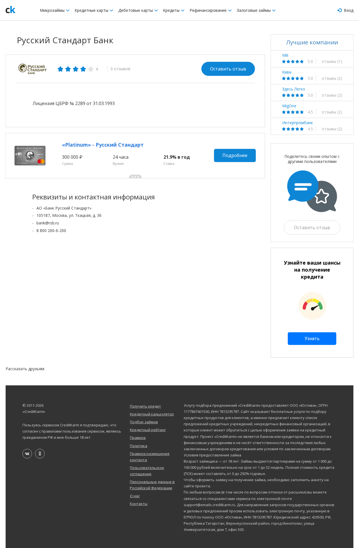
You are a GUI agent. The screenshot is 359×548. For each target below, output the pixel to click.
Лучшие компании (312, 42)
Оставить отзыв (228, 69)
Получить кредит (145, 406)
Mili (285, 55)
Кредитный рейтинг (148, 429)
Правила (138, 437)
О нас (135, 495)
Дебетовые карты (136, 10)
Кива (286, 72)
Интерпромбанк (297, 123)
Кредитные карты (92, 10)
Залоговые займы (254, 10)
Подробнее (234, 155)
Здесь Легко (293, 89)
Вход (348, 10)
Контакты (139, 503)
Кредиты (172, 10)
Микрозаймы (53, 10)
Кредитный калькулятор (152, 414)
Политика (138, 445)
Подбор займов (144, 421)
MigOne (289, 106)
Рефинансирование (209, 10)
